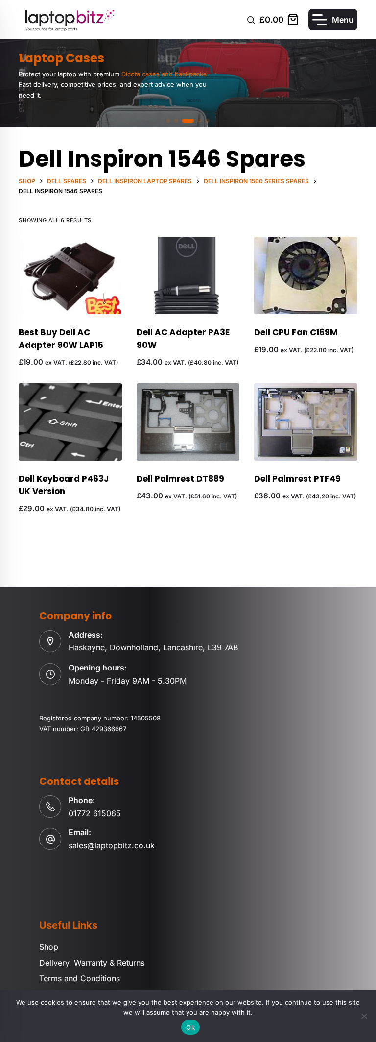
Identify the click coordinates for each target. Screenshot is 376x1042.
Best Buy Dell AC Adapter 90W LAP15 (61, 338)
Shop (48, 947)
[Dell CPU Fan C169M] (305, 275)
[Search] (251, 20)
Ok (190, 1027)
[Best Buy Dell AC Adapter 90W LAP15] (70, 275)
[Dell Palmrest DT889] (188, 422)
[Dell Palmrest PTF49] (305, 422)
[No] (364, 1016)
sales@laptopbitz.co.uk (112, 845)
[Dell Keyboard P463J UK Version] (70, 422)
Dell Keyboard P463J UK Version (64, 485)
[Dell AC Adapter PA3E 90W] (188, 275)
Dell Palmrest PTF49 (297, 479)
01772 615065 (95, 813)
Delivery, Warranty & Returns (91, 963)
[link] (188, 83)
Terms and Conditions (79, 978)
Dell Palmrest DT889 (180, 479)
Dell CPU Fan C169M (296, 332)
